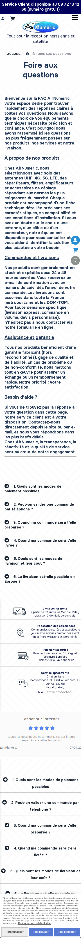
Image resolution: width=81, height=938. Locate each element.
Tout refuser (41, 931)
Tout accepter (67, 931)
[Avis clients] (75, 260)
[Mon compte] (75, 240)
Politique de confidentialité (34, 923)
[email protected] (58, 692)
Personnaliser (15, 931)
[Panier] (75, 250)
